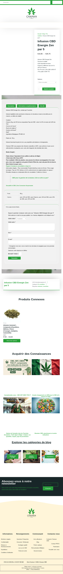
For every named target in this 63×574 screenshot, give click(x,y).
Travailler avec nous (54, 549)
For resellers (41, 284)
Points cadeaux (38, 545)
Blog (38, 542)
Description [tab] (11, 106)
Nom (10, 232)
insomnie (45, 286)
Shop (43, 33)
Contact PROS (55, 543)
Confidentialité (5, 542)
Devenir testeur (38, 551)
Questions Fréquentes (23, 539)
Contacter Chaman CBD (51, 539)
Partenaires (56, 546)
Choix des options (12, 340)
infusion (40, 286)
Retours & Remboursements (6, 545)
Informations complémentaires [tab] (27, 106)
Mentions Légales (5, 539)
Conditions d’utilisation (7, 552)
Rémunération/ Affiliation (37, 548)
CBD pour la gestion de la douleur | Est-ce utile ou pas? (30, 178)
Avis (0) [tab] (42, 106)
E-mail (10, 239)
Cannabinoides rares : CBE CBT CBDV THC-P (17, 395)
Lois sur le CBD (22, 548)
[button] (31, 24)
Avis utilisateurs (38, 539)
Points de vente (23, 551)
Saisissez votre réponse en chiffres (17, 250)
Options (40, 79)
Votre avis (12, 222)
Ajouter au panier (49, 89)
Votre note (12, 218)
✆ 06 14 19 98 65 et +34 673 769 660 (14, 562)
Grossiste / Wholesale (23, 542)
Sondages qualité (22, 545)
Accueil (39, 33)
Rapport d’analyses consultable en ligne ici (18, 166)
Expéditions (4, 549)
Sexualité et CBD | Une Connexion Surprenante (19, 185)
